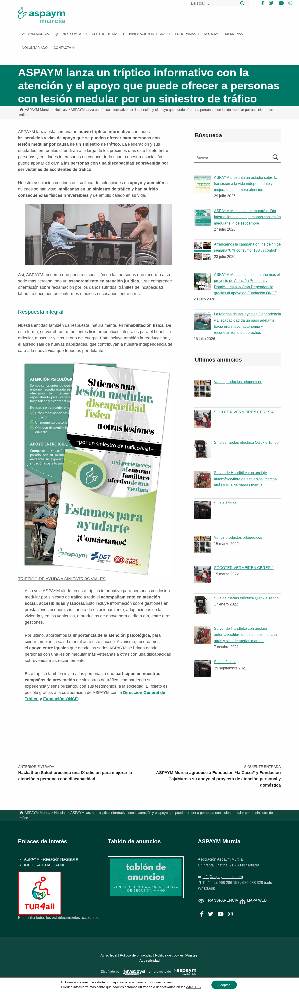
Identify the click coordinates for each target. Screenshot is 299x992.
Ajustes (191, 955)
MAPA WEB (257, 900)
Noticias (211, 34)
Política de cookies (169, 955)
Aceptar (224, 985)
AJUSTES (193, 987)
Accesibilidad (149, 960)
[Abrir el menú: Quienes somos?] (86, 34)
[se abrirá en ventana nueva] (135, 971)
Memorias (234, 34)
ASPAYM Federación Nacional (49, 859)
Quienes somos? (69, 34)
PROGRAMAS (185, 34)
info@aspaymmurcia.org (223, 877)
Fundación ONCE (60, 699)
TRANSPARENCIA (222, 900)
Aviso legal (108, 955)
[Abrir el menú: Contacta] (73, 47)
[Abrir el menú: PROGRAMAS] (198, 34)
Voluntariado (35, 47)
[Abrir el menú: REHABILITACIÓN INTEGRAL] (169, 34)
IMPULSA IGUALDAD (42, 865)
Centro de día (104, 34)
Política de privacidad (136, 955)
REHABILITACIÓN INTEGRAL (145, 34)
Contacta (62, 47)
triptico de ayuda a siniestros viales (62, 579)
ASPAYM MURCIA (35, 34)
